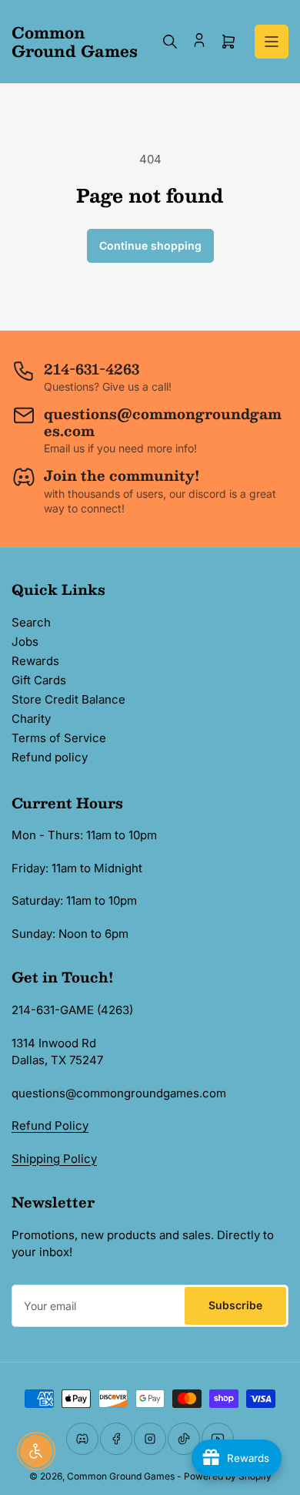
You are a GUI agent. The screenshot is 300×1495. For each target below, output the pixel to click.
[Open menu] (271, 42)
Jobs (25, 641)
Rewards (35, 660)
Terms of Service (59, 738)
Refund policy (50, 757)
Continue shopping (150, 245)
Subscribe (235, 1305)
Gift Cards (39, 680)
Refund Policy (50, 1125)
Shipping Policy (54, 1158)
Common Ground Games (121, 1476)
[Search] (170, 42)
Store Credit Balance (68, 699)
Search (31, 622)
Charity (31, 718)
